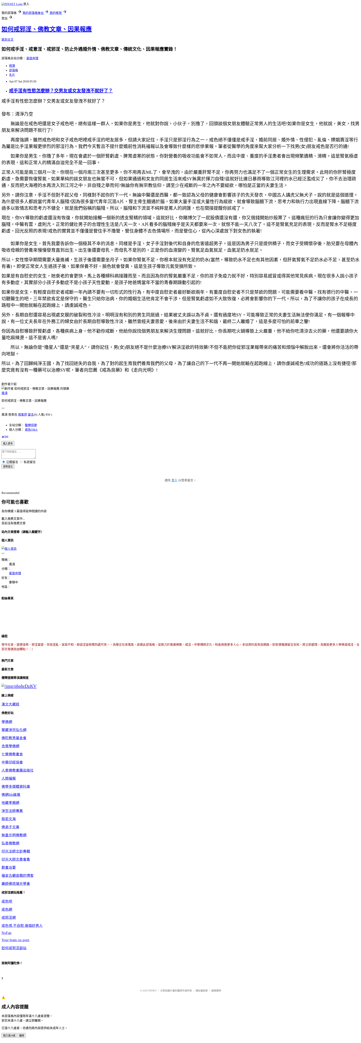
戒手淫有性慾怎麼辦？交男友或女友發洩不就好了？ (61, 90)
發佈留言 (8, 466)
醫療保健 (31, 425)
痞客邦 (22, 414)
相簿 (12, 65)
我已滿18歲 (9, 1035)
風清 (5, 393)
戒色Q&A (31, 429)
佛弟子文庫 (10, 827)
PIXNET (152, 990)
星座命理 (32, 58)
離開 (21, 1035)
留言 (31, 414)
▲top (5, 436)
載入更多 (8, 443)
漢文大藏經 (10, 704)
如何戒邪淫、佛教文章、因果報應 (47, 29)
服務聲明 (216, 990)
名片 (12, 74)
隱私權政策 (202, 990)
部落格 (13, 70)
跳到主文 (8, 39)
